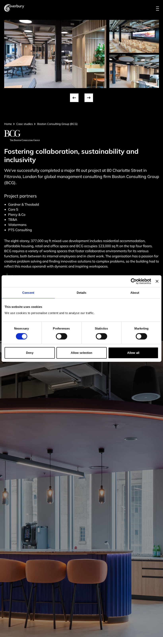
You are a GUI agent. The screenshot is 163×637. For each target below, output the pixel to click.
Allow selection (81, 352)
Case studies (24, 124)
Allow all (133, 352)
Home (8, 124)
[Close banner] (157, 281)
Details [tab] (81, 292)
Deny (29, 352)
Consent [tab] (28, 292)
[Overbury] (14, 8)
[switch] (61, 336)
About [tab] (134, 292)
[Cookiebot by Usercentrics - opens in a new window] (133, 281)
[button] (74, 97)
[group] (55, 54)
